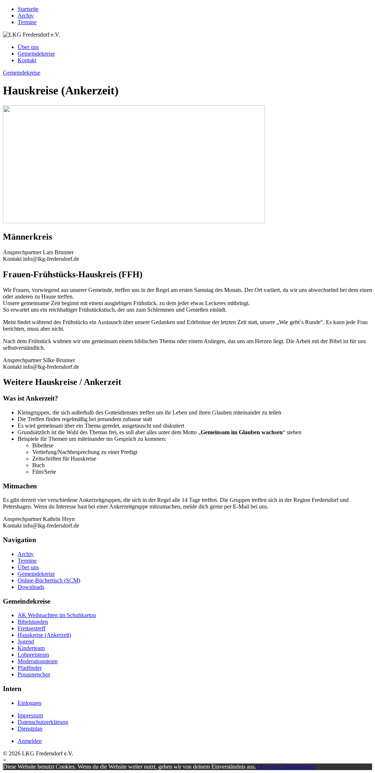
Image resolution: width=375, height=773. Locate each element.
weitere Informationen (290, 766)
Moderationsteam (37, 661)
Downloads (31, 587)
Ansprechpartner (22, 252)
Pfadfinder (30, 668)
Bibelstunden (33, 622)
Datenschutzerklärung (43, 722)
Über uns (28, 47)
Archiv (26, 15)
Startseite (28, 9)
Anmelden (30, 741)
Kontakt (27, 60)
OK (260, 766)
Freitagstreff (31, 628)
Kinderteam (31, 648)
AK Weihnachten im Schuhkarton (57, 615)
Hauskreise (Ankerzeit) (44, 635)
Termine (27, 22)
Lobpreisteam (33, 655)
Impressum (30, 715)
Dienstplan (30, 728)
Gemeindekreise (36, 53)
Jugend (26, 641)
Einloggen (29, 703)
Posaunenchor (34, 674)
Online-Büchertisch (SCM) (49, 580)
